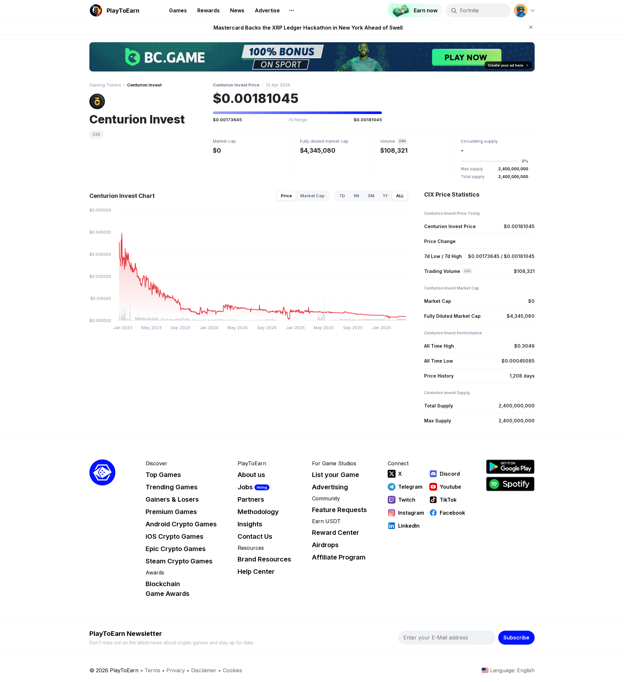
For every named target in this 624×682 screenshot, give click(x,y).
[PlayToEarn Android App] (510, 466)
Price (286, 195)
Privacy (175, 670)
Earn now (425, 10)
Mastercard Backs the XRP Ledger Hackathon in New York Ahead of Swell (308, 27)
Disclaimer (203, 670)
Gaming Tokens (105, 84)
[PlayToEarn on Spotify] (510, 484)
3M (371, 195)
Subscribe (516, 637)
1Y (385, 195)
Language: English (512, 670)
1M (356, 195)
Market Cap (312, 195)
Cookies (232, 670)
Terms (152, 670)
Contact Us (255, 536)
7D (342, 195)
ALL (400, 195)
